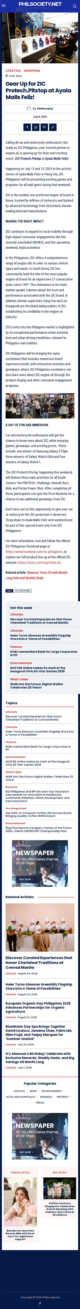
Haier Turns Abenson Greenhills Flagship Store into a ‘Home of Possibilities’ (40, 637)
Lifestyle (13, 70)
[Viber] (44, 127)
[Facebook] (27, 127)
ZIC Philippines (22, 591)
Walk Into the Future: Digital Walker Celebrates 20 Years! (36, 685)
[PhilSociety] (29, 108)
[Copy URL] (53, 127)
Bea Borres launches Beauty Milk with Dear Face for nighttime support (20, 1235)
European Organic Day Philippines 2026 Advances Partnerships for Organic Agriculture (38, 1007)
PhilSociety (45, 108)
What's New (19, 679)
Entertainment (21, 663)
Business (11, 787)
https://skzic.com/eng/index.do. (39, 562)
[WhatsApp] (35, 127)
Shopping (32, 70)
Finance (16, 646)
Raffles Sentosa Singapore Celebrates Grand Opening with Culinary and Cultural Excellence (60, 1209)
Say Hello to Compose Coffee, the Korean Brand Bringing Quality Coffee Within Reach (38, 814)
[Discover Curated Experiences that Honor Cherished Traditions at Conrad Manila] (40, 927)
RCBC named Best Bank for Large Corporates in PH (43, 653)
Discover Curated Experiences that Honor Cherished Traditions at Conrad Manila (41, 621)
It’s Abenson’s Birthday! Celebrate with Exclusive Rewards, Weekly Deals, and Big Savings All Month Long (40, 1057)
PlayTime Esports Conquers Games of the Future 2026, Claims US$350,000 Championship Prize (39, 829)
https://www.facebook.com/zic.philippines (34, 552)
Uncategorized (16, 808)
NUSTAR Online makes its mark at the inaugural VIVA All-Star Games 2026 (37, 669)
